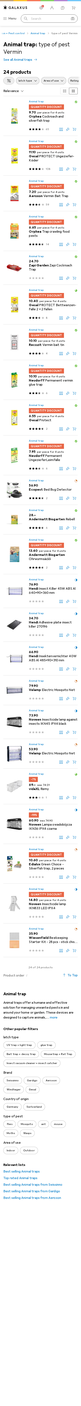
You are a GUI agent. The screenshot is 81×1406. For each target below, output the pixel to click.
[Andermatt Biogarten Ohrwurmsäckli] (40, 554)
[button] (76, 101)
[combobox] (8, 80)
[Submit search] (26, 18)
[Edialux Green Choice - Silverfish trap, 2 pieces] (40, 864)
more (54, 1017)
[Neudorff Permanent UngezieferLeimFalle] (40, 455)
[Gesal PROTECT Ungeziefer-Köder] (40, 156)
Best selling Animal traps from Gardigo (31, 1191)
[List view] (73, 91)
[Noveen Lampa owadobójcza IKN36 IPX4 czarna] (40, 824)
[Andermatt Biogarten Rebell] (40, 519)
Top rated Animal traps (20, 1178)
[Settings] (41, 8)
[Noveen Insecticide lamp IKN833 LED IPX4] (40, 903)
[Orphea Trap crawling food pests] (40, 231)
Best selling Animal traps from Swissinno (32, 1185)
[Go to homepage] (15, 7)
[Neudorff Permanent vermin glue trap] (40, 380)
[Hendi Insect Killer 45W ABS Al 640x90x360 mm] (40, 591)
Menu (12, 18)
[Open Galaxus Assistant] (62, 8)
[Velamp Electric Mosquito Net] (40, 690)
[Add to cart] (74, 129)
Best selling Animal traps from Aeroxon (32, 1198)
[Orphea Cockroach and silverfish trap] (40, 116)
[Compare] (61, 129)
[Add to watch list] (67, 129)
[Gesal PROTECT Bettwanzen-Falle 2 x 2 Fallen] (40, 304)
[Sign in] (52, 8)
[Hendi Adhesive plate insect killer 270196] (40, 625)
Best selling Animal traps (21, 1171)
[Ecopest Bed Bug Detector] (40, 490)
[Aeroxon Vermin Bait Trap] (40, 193)
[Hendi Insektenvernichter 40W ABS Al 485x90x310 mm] (40, 659)
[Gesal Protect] (40, 417)
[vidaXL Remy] (40, 786)
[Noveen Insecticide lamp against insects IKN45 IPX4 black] (40, 722)
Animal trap (38, 33)
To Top (73, 975)
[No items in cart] (73, 8)
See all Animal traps (17, 60)
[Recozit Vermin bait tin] (40, 342)
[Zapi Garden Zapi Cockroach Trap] (40, 268)
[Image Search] (73, 18)
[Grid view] (64, 91)
